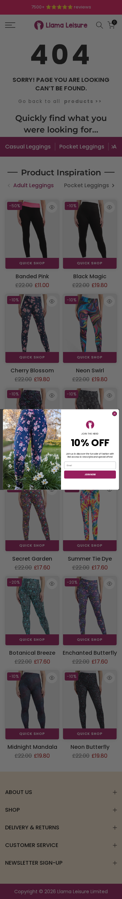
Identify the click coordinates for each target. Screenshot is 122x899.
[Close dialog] (114, 413)
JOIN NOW (90, 474)
